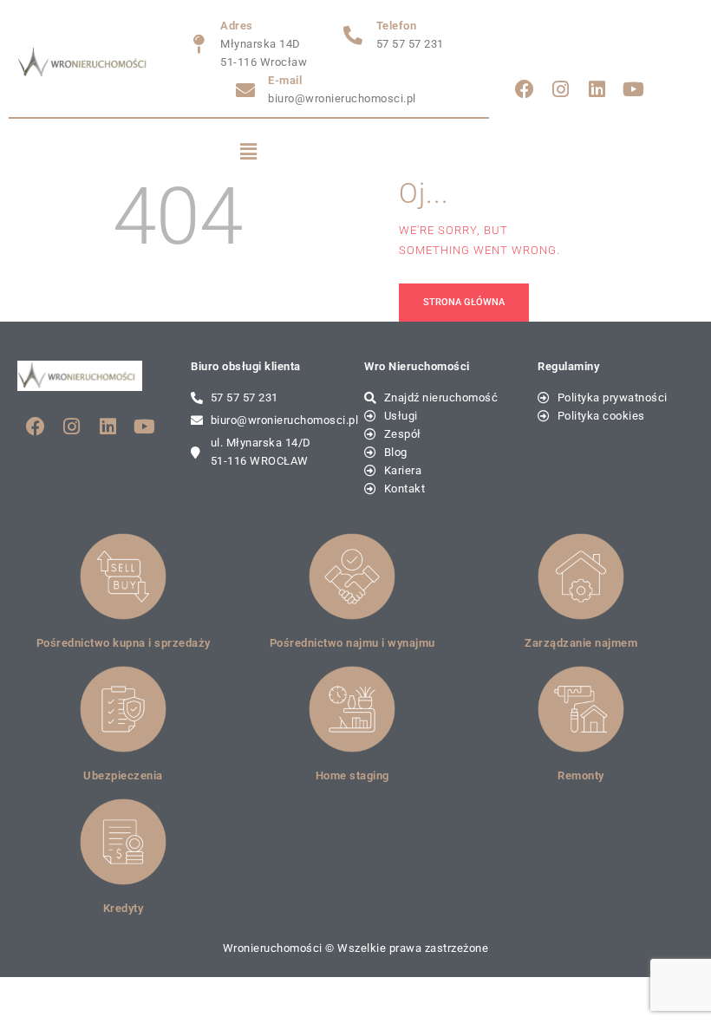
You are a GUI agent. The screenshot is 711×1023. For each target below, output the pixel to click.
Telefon (396, 25)
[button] (249, 152)
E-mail (285, 80)
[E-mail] (245, 90)
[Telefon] (353, 35)
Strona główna (464, 302)
